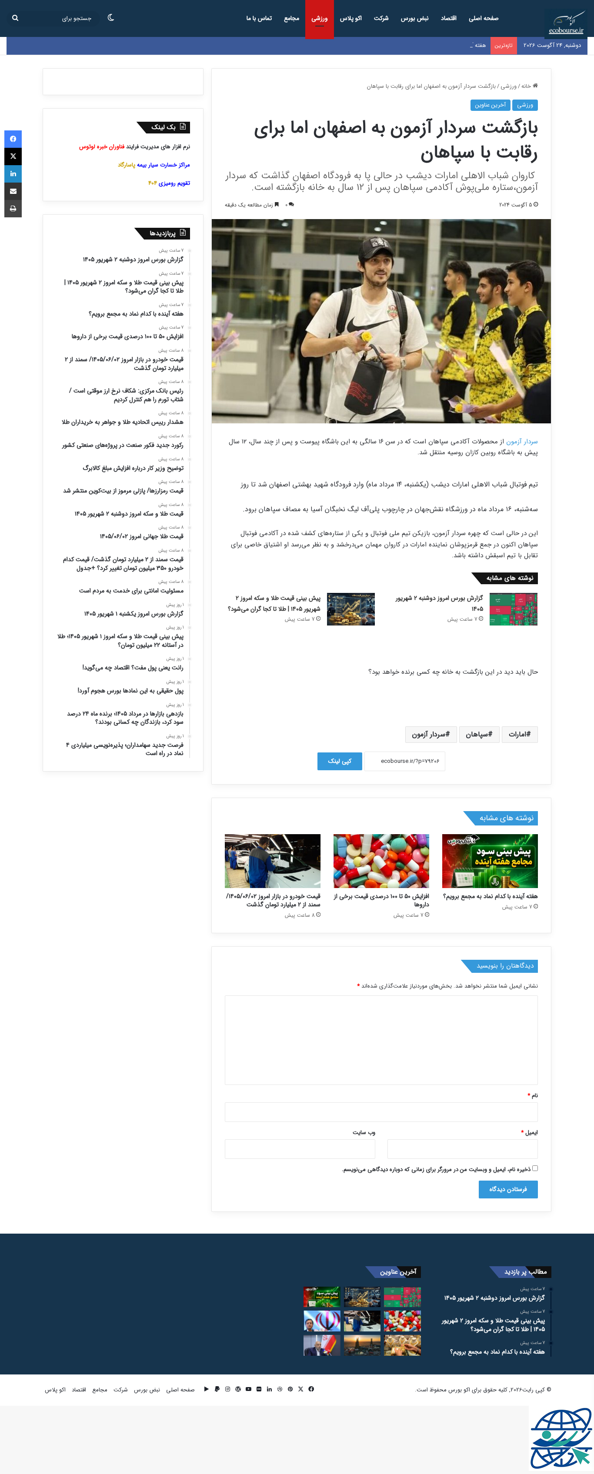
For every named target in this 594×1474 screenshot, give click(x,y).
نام (532, 1095)
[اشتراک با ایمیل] (13, 191)
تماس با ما (259, 18)
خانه (527, 86)
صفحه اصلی (484, 18)
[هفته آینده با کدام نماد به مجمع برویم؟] (490, 861)
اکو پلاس (351, 18)
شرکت (381, 18)
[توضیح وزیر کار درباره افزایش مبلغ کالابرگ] (322, 1345)
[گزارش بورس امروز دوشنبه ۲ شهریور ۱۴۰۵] (513, 609)
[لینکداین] (13, 174)
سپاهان (477, 734)
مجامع (291, 18)
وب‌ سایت (364, 1132)
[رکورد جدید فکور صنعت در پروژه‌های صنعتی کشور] (362, 1345)
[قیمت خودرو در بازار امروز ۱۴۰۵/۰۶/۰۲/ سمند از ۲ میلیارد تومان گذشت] (272, 861)
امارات (517, 734)
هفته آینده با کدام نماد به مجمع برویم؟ (441, 45)
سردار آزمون (522, 441)
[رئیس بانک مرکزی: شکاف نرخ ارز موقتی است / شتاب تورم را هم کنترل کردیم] (322, 1321)
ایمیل (529, 1132)
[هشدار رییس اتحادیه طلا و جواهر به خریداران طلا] (402, 1345)
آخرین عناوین (490, 105)
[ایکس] (13, 156)
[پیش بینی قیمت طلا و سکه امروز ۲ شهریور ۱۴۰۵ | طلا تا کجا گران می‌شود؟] (351, 609)
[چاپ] (13, 208)
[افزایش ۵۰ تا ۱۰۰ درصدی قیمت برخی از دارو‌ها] (381, 861)
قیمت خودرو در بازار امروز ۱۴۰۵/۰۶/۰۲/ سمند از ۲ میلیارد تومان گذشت (273, 900)
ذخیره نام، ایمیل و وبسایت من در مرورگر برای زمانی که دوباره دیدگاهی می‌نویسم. (436, 1169)
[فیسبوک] (13, 139)
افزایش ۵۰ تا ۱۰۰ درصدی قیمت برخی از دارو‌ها (381, 900)
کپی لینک (339, 761)
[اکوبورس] (565, 24)
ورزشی (319, 18)
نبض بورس (415, 18)
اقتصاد (449, 18)
